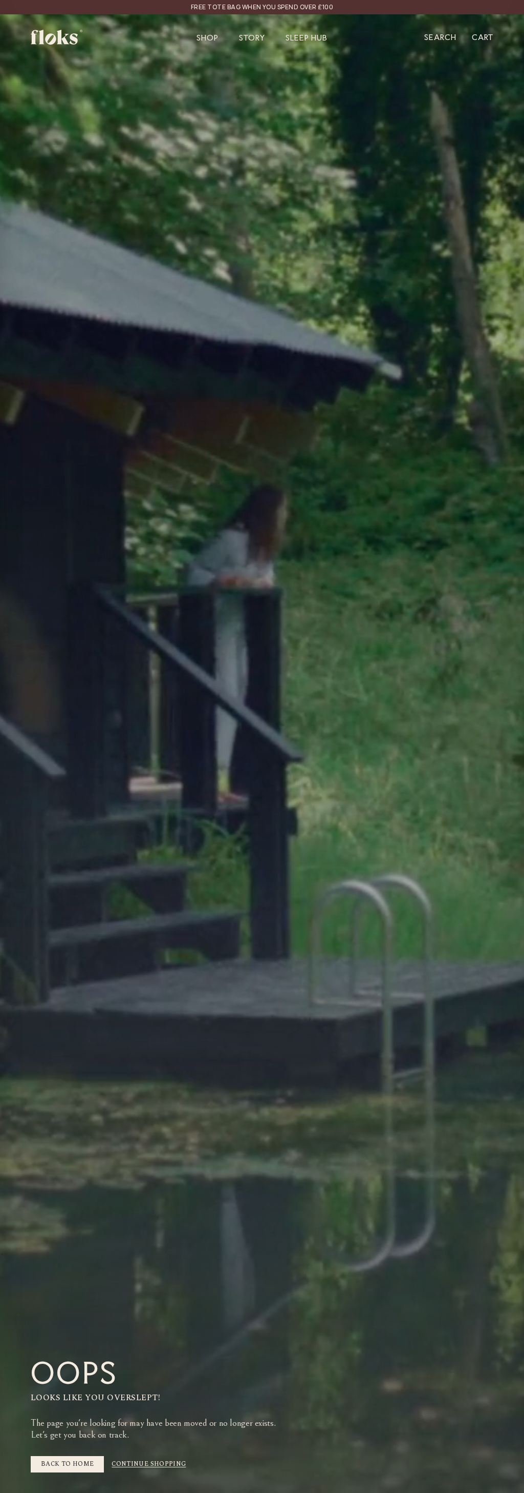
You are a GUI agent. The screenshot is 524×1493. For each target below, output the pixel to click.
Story (252, 37)
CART (482, 37)
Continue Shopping (149, 1464)
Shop (207, 37)
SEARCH (440, 37)
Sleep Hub (307, 37)
